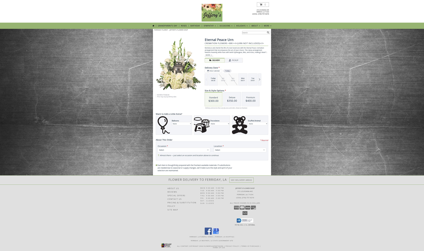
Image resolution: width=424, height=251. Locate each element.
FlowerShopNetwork (213, 246)
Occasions (225, 26)
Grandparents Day (167, 26)
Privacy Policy (232, 246)
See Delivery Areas (241, 180)
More (266, 26)
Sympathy (209, 26)
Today (227, 71)
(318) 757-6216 (263, 14)
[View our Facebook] (208, 234)
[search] (268, 32)
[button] (263, 4)
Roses (184, 26)
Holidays (240, 26)
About (254, 26)
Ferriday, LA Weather (200, 241)
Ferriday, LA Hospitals (224, 237)
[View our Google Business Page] (215, 234)
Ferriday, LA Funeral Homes (201, 237)
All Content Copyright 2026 (190, 246)
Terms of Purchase (250, 246)
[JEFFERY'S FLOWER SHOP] (212, 12)
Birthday (195, 26)
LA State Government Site (222, 241)
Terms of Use (219, 248)
